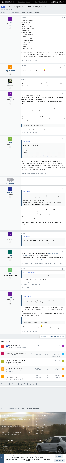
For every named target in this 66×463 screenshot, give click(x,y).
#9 (64, 269)
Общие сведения (40, 418)
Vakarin (7, 364)
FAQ (36, 421)
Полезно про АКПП (14, 346)
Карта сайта (39, 433)
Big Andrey (8, 370)
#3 (64, 79)
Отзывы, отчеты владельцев (24, 355)
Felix (3, 9)
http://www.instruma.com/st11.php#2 (31, 260)
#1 (64, 17)
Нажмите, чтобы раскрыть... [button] (43, 156)
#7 (64, 233)
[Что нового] (60, 1)
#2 (64, 65)
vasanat (58, 377)
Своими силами (40, 427)
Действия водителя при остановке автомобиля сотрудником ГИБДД (16, 361)
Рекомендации (10, 183)
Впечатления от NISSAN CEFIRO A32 (16, 353)
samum (7, 379)
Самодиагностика (40, 424)
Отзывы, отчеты (40, 430)
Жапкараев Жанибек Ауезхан (55, 355)
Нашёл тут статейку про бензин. (15, 368)
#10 (64, 293)
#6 (64, 188)
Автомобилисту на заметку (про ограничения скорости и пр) (15, 377)
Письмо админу (40, 447)
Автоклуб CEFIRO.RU (9, 415)
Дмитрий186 (27, 450)
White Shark (57, 347)
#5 (64, 138)
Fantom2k (8, 347)
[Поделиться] (62, 17)
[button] (2, 1)
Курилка (18, 364)
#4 (64, 93)
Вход (37, 444)
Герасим (8, 355)
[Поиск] (63, 1)
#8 (64, 251)
